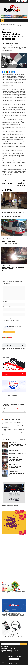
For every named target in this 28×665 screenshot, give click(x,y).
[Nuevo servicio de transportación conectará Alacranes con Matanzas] (14, 227)
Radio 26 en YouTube (11, 420)
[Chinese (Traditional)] (3, 337)
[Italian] (8, 337)
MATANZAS (14, 655)
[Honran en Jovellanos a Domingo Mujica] (5, 473)
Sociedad (16, 464)
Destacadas (4, 29)
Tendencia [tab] (22, 439)
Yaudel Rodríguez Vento (17, 243)
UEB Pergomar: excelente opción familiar (10, 422)
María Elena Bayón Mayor (17, 216)
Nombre (5, 301)
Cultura (10, 442)
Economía (9, 29)
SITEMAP (19, 656)
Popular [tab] (14, 439)
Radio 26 (24, 662)
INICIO (2, 655)
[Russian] (10, 337)
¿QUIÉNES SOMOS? (22, 655)
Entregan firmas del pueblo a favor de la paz (11, 432)
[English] (4, 337)
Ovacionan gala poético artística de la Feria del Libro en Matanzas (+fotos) (13, 213)
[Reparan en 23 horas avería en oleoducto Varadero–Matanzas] (14, 255)
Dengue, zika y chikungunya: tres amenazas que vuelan (21, 183)
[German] (6, 337)
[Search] (26, 21)
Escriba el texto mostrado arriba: (17, 326)
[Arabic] (2, 337)
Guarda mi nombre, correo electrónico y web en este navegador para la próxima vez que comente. (14, 320)
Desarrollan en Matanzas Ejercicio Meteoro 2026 (12, 429)
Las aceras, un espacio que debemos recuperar (15, 467)
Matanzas (9, 265)
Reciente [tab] (6, 439)
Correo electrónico (7, 306)
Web (4, 312)
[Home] (2, 21)
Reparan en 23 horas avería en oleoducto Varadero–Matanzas (16, 460)
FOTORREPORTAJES (11, 656)
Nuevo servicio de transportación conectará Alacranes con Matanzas (14, 240)
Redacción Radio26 (16, 270)
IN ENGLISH (7, 655)
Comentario (6, 285)
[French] (5, 337)
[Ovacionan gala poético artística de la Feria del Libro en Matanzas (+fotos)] (14, 200)
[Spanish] (11, 337)
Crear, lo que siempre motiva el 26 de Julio (7, 182)
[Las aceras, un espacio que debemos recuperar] (5, 466)
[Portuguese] (9, 337)
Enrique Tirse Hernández (15, 43)
